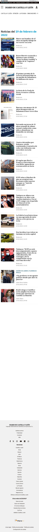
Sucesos (19, 479)
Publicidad (19, 433)
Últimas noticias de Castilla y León (19, 494)
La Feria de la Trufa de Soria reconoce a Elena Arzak (25, 92)
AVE (14, 2)
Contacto (19, 435)
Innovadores (31, 13)
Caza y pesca (19, 481)
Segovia (20, 463)
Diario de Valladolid (19, 503)
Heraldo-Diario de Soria (19, 508)
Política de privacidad (17, 527)
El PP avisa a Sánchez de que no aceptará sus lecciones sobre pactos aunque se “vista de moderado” (25, 181)
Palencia (19, 459)
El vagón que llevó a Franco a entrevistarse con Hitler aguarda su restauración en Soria (25, 163)
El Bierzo (19, 456)
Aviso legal (8, 527)
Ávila (19, 450)
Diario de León (19, 501)
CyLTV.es (19, 510)
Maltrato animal (20, 2)
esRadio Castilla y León (19, 512)
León (19, 454)
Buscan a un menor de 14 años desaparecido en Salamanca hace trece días (27, 109)
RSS (20, 437)
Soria (19, 465)
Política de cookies (29, 527)
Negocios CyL (19, 492)
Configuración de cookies (19, 529)
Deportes (19, 477)
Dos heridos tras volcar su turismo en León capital (27, 233)
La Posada (22, 13)
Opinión (15, 13)
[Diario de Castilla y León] (19, 7)
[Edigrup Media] (19, 520)
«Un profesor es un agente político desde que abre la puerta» (27, 278)
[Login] (36, 7)
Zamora (20, 470)
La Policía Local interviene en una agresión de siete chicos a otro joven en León (27, 218)
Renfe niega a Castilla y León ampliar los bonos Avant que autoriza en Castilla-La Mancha (25, 293)
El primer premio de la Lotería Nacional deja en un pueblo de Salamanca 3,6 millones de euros (26, 76)
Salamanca (19, 461)
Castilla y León (6, 13)
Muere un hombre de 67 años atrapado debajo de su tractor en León (26, 41)
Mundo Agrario (19, 488)
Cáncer (10, 2)
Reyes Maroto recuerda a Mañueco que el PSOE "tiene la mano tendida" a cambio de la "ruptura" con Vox (26, 59)
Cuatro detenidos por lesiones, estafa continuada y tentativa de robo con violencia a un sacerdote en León (26, 146)
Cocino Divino (19, 483)
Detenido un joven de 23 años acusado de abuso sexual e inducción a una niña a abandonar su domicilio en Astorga (26, 128)
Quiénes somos (19, 430)
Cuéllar (27, 2)
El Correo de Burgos (19, 506)
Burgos (19, 452)
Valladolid (19, 468)
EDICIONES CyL (32, 0)
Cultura (19, 474)
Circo (32, 2)
